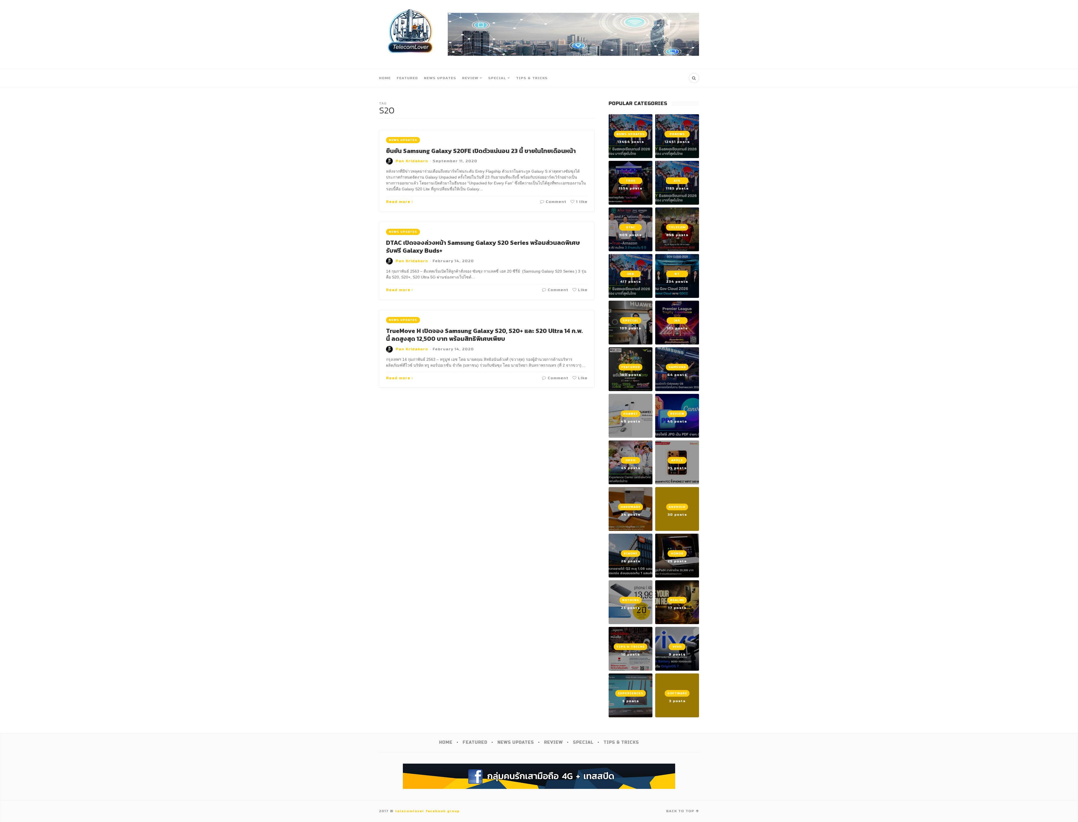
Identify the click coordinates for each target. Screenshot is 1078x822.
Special (497, 78)
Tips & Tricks (532, 78)
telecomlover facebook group (427, 811)
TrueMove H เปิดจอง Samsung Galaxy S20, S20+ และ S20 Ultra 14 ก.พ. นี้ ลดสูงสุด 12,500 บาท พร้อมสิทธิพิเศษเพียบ (484, 335)
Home (385, 78)
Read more (398, 202)
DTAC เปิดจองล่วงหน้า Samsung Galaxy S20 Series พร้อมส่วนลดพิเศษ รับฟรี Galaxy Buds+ (483, 246)
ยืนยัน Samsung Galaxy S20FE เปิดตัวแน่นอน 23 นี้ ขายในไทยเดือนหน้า (481, 151)
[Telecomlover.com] (410, 34)
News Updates (440, 78)
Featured (407, 78)
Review (470, 78)
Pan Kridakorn (412, 161)
